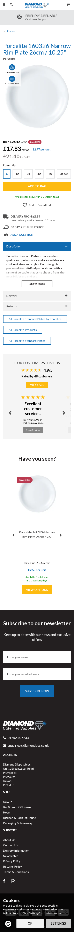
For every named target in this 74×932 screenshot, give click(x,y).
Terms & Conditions (16, 872)
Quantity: (9, 165)
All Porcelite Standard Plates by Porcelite (35, 319)
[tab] (37, 246)
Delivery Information (16, 850)
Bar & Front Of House (17, 807)
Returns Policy (12, 866)
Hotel (6, 812)
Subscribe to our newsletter (37, 631)
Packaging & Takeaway (17, 823)
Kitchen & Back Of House (19, 817)
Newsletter (10, 856)
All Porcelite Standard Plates (27, 340)
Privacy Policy (12, 861)
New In (7, 801)
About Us (9, 840)
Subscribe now (37, 691)
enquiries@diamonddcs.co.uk (28, 745)
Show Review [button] (33, 430)
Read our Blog (13, 881)
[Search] (11, 5)
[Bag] (68, 4)
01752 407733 (18, 737)
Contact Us (10, 845)
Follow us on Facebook (4, 881)
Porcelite (9, 58)
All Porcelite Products (23, 330)
